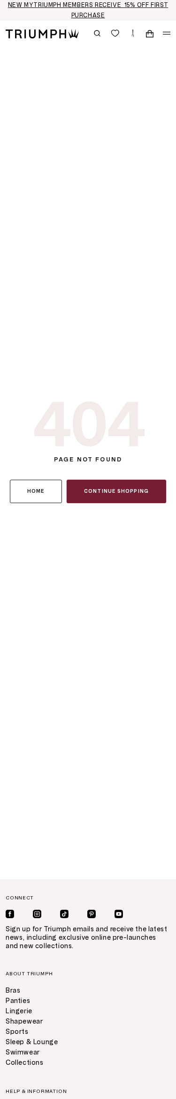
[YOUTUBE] (119, 914)
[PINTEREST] (91, 914)
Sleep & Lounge (32, 1042)
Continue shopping (116, 491)
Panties (18, 1000)
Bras (13, 990)
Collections (25, 1062)
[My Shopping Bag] (149, 33)
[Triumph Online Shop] (42, 33)
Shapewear (24, 1021)
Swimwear (23, 1052)
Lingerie (19, 1011)
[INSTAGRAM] (37, 914)
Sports (17, 1031)
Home (36, 491)
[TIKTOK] (64, 914)
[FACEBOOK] (10, 914)
